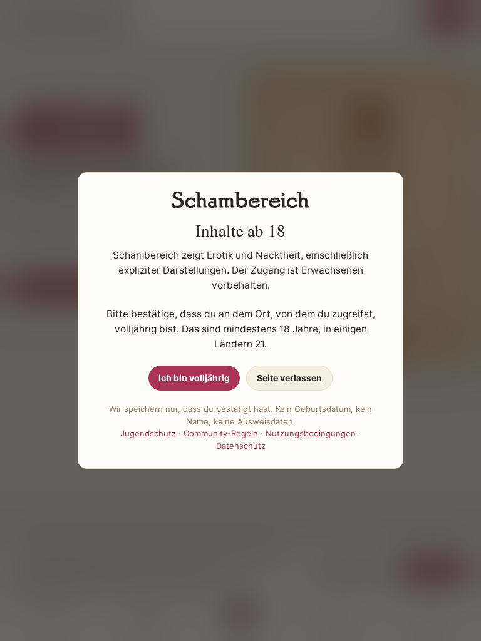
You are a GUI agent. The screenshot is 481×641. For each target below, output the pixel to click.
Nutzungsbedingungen (311, 433)
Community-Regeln (221, 433)
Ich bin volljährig (194, 377)
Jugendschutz (148, 433)
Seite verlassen (289, 377)
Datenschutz (241, 446)
